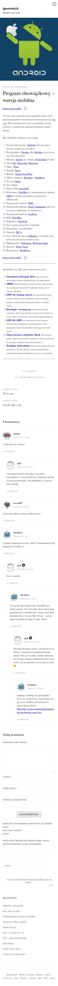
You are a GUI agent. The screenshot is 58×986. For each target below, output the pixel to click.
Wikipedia (26, 243)
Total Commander (37, 206)
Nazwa (7, 776)
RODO (22, 974)
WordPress (25, 250)
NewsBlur (17, 217)
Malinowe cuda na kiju (13, 905)
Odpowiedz (10, 451)
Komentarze (12, 974)
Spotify (19, 159)
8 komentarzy (21, 86)
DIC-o (19, 232)
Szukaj (52, 978)
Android (31, 145)
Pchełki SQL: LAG (12, 405)
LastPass (32, 214)
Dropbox (28, 177)
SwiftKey (23, 192)
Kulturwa (40, 974)
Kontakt (23, 978)
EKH (8, 196)
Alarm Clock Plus (24, 174)
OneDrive (40, 177)
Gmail (17, 181)
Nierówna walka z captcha (14, 921)
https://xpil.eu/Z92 (12, 108)
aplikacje (30, 377)
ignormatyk (11, 8)
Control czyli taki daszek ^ (14, 954)
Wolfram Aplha (40, 243)
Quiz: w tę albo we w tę (13, 932)
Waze (16, 166)
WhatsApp (22, 163)
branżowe (39, 377)
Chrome (25, 152)
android (22, 377)
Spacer (48, 974)
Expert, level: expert (11, 948)
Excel (25, 246)
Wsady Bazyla (9, 927)
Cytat (16, 978)
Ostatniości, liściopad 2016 (20, 276)
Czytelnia (32, 978)
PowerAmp (41, 159)
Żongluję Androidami (18, 345)
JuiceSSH (24, 188)
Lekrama (30, 974)
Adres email (10, 788)
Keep (17, 170)
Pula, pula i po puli (11, 911)
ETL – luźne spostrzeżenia (14, 937)
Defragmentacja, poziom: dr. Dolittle (19, 916)
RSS (46, 978)
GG (14, 163)
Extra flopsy (8, 943)
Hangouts (33, 163)
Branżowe (31, 370)
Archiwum (7, 978)
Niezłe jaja (8, 393)
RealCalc (22, 221)
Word (18, 246)
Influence (33, 235)
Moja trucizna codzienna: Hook (23, 334)
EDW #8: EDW (14, 320)
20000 (9, 284)
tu (54, 119)
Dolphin (38, 152)
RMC (31, 203)
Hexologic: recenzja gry (19, 309)
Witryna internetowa (15, 799)
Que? (40, 978)
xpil (19, 463)
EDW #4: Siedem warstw (19, 294)
